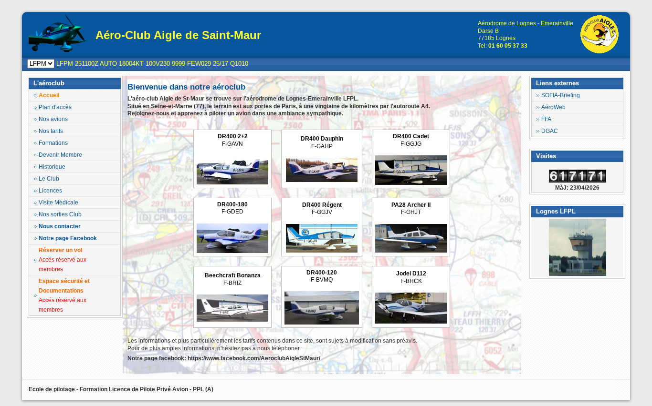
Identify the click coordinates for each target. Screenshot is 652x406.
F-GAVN (233, 140)
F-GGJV (322, 209)
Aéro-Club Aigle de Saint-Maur (178, 35)
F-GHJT (411, 209)
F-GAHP (322, 142)
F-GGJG (411, 140)
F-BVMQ (321, 276)
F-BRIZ (233, 279)
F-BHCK (411, 277)
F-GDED (232, 208)
